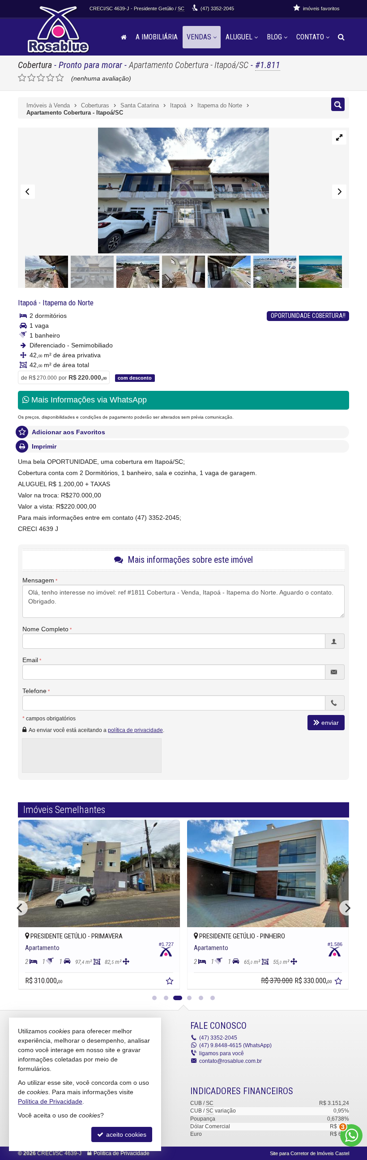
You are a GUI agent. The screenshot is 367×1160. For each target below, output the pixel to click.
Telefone (34, 690)
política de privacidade (135, 730)
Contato (310, 37)
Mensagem (38, 580)
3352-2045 (217, 8)
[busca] (341, 37)
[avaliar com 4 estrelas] (50, 77)
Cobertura (35, 65)
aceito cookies (125, 1134)
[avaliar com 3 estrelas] (41, 77)
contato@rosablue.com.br (230, 1061)
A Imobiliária (157, 37)
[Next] (346, 908)
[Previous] (20, 908)
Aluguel (239, 37)
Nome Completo (45, 629)
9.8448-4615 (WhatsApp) (235, 1045)
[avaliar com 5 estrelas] (59, 77)
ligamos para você (221, 1053)
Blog (274, 37)
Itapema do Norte (68, 302)
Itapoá (27, 302)
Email (30, 659)
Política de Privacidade (121, 1153)
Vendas (199, 37)
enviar (330, 722)
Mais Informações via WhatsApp (88, 399)
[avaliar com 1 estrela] (22, 77)
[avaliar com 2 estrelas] (31, 77)
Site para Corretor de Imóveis (309, 1153)
